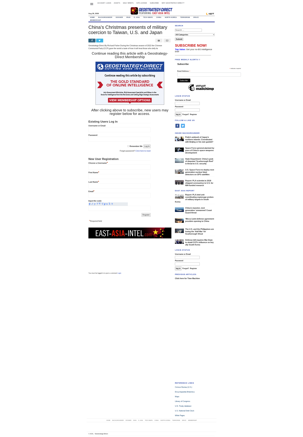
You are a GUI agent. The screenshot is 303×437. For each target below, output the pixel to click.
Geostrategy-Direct (101, 434)
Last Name (93, 182)
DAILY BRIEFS (128, 3)
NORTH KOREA (171, 17)
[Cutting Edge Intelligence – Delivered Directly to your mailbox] (151, 11)
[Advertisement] (106, 253)
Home (92, 17)
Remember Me (136, 146)
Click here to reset (143, 151)
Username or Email (96, 126)
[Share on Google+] (107, 40)
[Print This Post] (159, 40)
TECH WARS (148, 17)
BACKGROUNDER (105, 17)
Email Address (183, 71)
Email (91, 191)
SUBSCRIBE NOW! (191, 45)
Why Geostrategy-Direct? (173, 3)
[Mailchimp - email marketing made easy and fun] (201, 91)
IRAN (128, 17)
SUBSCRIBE (154, 3)
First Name (93, 173)
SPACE (196, 17)
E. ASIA (137, 17)
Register (193, 114)
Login (119, 273)
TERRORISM (185, 17)
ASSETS (117, 3)
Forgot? (185, 114)
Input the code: (95, 201)
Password (92, 135)
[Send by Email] (167, 40)
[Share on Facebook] (92, 40)
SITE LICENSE (141, 3)
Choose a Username (98, 163)
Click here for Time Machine (187, 278)
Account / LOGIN (104, 3)
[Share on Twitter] (100, 40)
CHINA (158, 17)
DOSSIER (119, 17)
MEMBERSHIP (95, 20)
